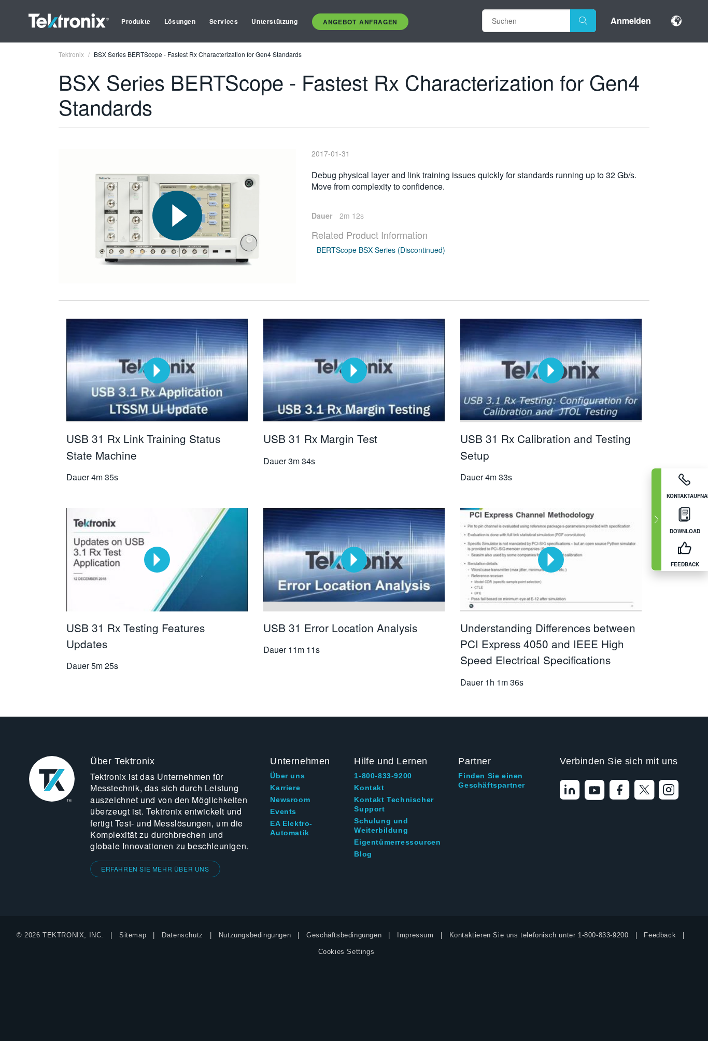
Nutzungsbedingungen (255, 935)
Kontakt (369, 787)
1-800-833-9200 (383, 776)
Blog (363, 854)
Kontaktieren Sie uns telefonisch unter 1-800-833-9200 (539, 935)
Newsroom (290, 799)
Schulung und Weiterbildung (381, 825)
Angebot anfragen (360, 21)
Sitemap (132, 935)
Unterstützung (274, 21)
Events (283, 811)
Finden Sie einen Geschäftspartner (491, 780)
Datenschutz (182, 935)
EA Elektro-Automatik (291, 828)
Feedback (660, 935)
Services (223, 21)
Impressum (415, 935)
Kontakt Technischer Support (393, 804)
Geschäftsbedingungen (343, 935)
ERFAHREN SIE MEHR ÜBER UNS (155, 868)
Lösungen (180, 21)
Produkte (136, 21)
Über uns (287, 776)
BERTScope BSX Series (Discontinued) (381, 250)
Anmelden (631, 20)
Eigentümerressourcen (397, 842)
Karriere (285, 787)
